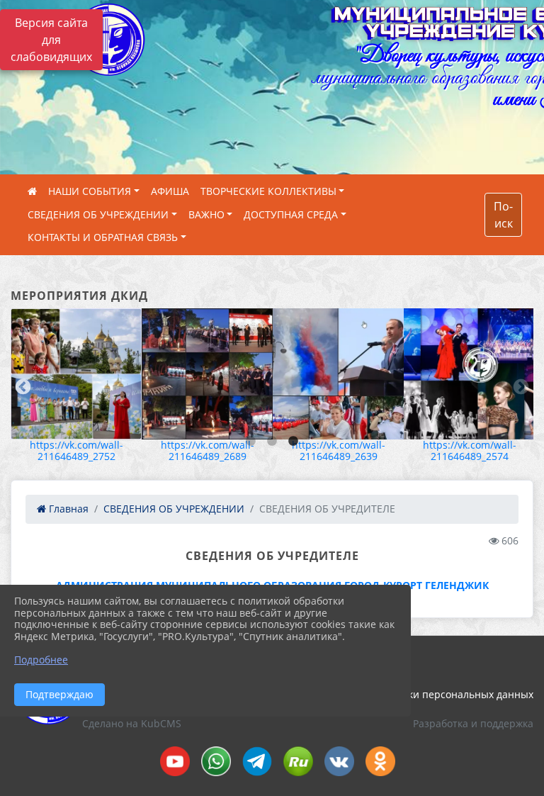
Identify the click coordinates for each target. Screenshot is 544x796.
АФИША (170, 191)
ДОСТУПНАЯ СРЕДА (291, 214)
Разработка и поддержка (473, 723)
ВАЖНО (206, 214)
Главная (67, 508)
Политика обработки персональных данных (426, 694)
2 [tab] (272, 442)
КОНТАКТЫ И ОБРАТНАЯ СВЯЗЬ (103, 237)
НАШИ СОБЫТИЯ (89, 191)
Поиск (503, 214)
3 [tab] (293, 442)
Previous (21, 386)
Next (519, 386)
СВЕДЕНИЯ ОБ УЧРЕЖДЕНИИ (98, 214)
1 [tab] (251, 442)
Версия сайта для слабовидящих (51, 40)
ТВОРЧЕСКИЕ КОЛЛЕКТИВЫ (268, 191)
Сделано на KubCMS (131, 723)
